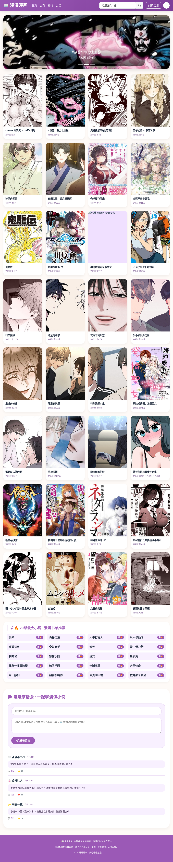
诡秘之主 (65, 637)
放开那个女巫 (146, 675)
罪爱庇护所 (54, 403)
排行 (50, 5)
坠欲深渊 (52, 471)
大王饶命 (146, 666)
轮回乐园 (65, 666)
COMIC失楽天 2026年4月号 (20, 130)
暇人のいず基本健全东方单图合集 (23, 608)
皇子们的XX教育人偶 (144, 130)
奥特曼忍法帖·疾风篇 (101, 130)
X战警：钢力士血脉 (58, 130)
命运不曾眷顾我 (141, 198)
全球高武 (106, 666)
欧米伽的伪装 (97, 471)
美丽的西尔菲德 (141, 608)
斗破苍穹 (25, 647)
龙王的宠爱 (96, 608)
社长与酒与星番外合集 (145, 471)
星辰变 (146, 656)
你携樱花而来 (97, 198)
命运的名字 (54, 335)
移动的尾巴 (11, 198)
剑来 (25, 637)
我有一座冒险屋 (25, 666)
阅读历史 (153, 5)
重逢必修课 (11, 403)
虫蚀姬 (51, 608)
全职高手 (65, 647)
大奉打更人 (106, 637)
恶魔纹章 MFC (55, 267)
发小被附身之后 (141, 335)
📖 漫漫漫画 (15, 5)
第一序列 (25, 675)
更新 (42, 5)
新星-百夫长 (11, 540)
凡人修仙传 (146, 637)
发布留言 (24, 740)
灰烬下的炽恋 (97, 335)
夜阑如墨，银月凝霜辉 (60, 198)
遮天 (106, 647)
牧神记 (25, 656)
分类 (58, 5)
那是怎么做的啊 (13, 471)
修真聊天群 (106, 675)
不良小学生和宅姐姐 (143, 267)
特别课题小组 (97, 403)
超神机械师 (65, 675)
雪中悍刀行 (146, 647)
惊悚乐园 (65, 656)
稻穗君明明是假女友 (101, 267)
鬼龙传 (9, 267)
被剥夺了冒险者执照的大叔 (62, 540)
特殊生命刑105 (98, 540)
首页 (34, 5)
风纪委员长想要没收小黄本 (147, 540)
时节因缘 (10, 335)
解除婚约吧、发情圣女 (145, 403)
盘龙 (106, 656)
